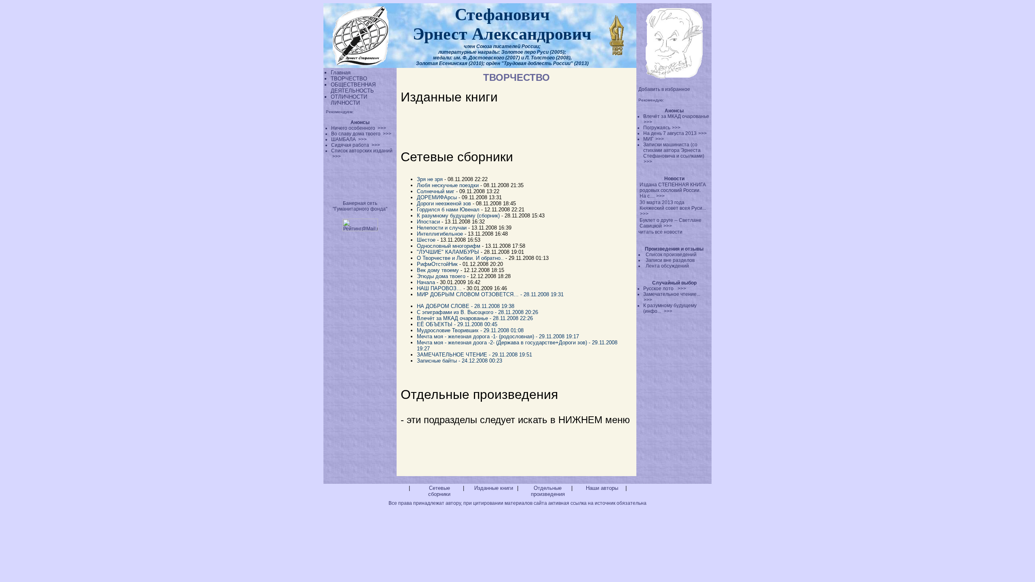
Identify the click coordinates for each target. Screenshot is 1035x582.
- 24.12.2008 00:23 (480, 361)
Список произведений (671, 254)
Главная (341, 73)
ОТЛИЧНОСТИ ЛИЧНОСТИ (349, 100)
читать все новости (660, 232)
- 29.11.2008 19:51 (510, 355)
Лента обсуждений (667, 266)
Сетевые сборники (439, 491)
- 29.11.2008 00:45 (475, 324)
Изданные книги (493, 488)
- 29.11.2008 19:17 (557, 336)
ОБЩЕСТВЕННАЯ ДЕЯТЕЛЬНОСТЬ (353, 88)
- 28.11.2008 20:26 (516, 312)
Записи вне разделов (670, 260)
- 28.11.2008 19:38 (492, 306)
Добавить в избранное (664, 89)
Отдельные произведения (548, 491)
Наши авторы (602, 488)
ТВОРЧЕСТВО (349, 79)
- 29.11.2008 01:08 (502, 330)
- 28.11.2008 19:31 (542, 294)
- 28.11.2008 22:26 (512, 318)
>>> (648, 122)
